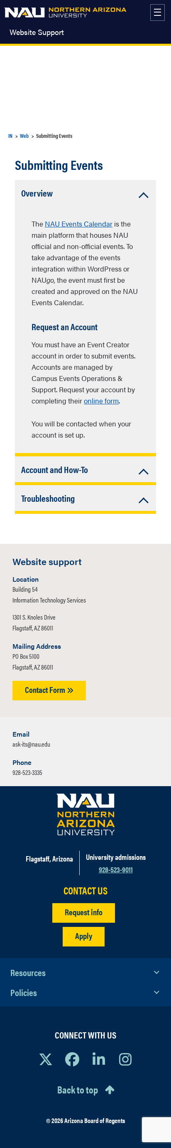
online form (101, 401)
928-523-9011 (116, 869)
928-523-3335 (27, 772)
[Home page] (65, 12)
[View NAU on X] (45, 1059)
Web (24, 135)
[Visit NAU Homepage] (85, 814)
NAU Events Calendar (78, 224)
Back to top (77, 1089)
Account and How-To (54, 469)
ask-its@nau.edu (31, 744)
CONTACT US (85, 890)
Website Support (37, 32)
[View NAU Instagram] (125, 1059)
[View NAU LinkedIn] (98, 1059)
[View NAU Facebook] (72, 1059)
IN (10, 135)
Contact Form (46, 689)
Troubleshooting (48, 497)
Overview (37, 192)
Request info (84, 912)
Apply (83, 935)
